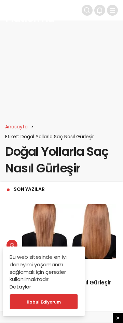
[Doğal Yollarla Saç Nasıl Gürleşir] (69, 231)
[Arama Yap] (87, 10)
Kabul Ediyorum (44, 302)
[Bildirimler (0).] (99, 10)
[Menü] (112, 10)
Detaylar (20, 286)
